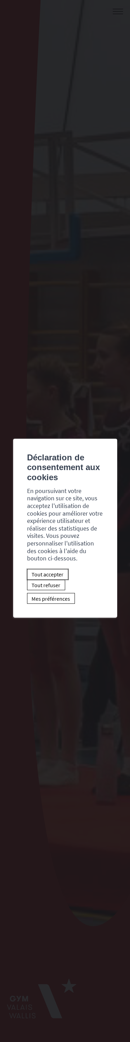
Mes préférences (51, 598)
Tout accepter (47, 574)
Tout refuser (46, 585)
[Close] (111, 431)
